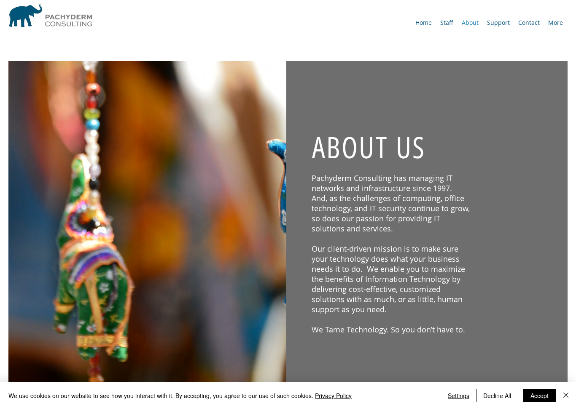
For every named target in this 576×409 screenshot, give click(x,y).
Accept (539, 395)
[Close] (566, 395)
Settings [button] (458, 395)
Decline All (497, 395)
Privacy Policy (333, 395)
